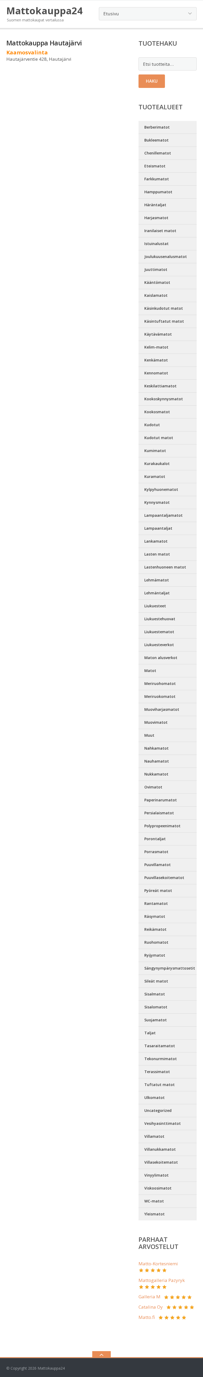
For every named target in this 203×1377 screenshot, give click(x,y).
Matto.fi (147, 1317)
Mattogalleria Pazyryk (162, 1280)
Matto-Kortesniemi (158, 1264)
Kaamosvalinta (27, 52)
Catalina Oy (151, 1307)
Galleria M (149, 1297)
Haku (152, 81)
